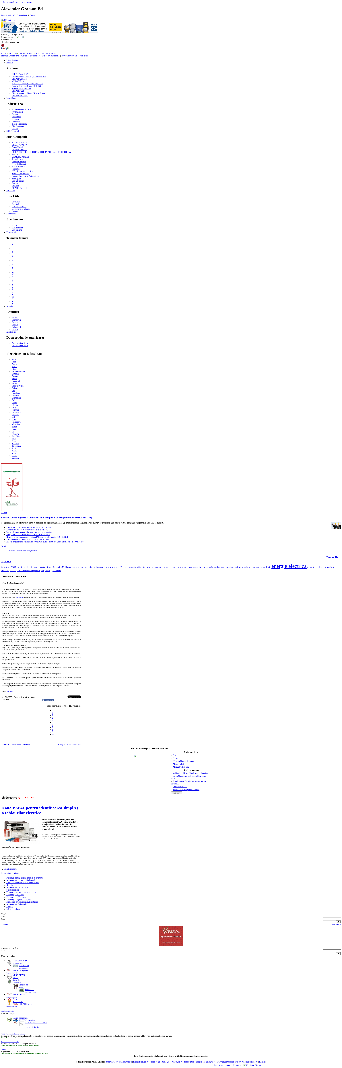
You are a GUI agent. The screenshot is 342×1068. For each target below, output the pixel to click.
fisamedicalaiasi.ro (141, 1062)
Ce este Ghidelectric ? (30, 56)
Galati (14, 402)
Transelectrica (17, 159)
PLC (13, 567)
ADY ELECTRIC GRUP (36, 1023)
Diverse (15, 329)
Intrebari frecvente (69, 56)
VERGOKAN (18, 81)
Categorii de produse (10, 873)
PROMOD (16, 154)
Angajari (15, 322)
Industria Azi (11, 98)
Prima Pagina (12, 60)
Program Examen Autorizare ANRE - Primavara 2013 (29, 527)
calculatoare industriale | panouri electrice (29, 76)
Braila (14, 378)
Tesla (175, 755)
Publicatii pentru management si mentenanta (24, 878)
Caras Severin (18, 386)
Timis (14, 448)
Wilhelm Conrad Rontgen (183, 761)
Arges (14, 364)
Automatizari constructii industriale (21, 880)
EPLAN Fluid (18, 91)
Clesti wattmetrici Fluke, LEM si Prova (28, 93)
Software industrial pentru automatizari (22, 882)
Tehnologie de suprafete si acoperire (21, 892)
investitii (133, 567)
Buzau (14, 383)
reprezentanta (39, 567)
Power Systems (18, 166)
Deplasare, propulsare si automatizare (22, 902)
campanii (256, 567)
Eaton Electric (18, 181)
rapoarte (311, 567)
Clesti (15, 999)
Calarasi (15, 388)
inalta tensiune (215, 567)
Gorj (14, 407)
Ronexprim (16, 178)
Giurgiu (15, 405)
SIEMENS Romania (20, 157)
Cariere (15, 211)
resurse (117, 567)
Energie (15, 114)
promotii (234, 567)
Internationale (17, 227)
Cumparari (16, 320)
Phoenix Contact (19, 164)
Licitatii (15, 325)
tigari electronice (28, 2)
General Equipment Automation (25, 176)
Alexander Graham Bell (45, 53)
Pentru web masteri (222, 1065)
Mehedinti (16, 424)
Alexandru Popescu (181, 767)
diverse (150, 567)
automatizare (245, 567)
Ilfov (14, 419)
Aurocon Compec (19, 149)
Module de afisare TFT (21, 88)
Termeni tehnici (13, 232)
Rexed (262, 1062)
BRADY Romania (20, 188)
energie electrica (289, 566)
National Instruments (20, 174)
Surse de (16, 980)
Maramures (16, 422)
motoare (73, 567)
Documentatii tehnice (21, 209)
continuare (57, 570)
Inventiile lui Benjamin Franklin (186, 789)
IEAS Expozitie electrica (22, 171)
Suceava (15, 443)
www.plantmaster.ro (225, 1062)
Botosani (15, 374)
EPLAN (15, 186)
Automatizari (17, 112)
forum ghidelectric (10, 2)
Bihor (14, 369)
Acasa (3, 53)
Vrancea (15, 458)
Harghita (15, 410)
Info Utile (12, 53)
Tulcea (14, 451)
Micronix (16, 169)
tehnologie (266, 567)
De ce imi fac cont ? (50, 56)
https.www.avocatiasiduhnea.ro (119, 1062)
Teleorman (16, 446)
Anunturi (10, 306)
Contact (33, 15)
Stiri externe (17, 230)
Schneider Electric (19, 142)
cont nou (4, 924)
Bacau (14, 366)
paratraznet (226, 567)
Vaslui (14, 453)
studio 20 (165, 1062)
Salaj (14, 439)
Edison (175, 758)
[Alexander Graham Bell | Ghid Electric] (8, 20)
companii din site (32, 1027)
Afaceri (15, 129)
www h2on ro (177, 1062)
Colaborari (16, 327)
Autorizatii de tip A (20, 343)
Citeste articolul (10, 869)
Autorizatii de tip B (20, 345)
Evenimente (11, 214)
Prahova (15, 434)
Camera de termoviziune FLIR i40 (26, 86)
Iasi (13, 417)
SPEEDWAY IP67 (20, 74)
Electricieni (11, 332)
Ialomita (15, 415)
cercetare (21, 570)
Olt (13, 431)
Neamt (14, 429)
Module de (29, 989)
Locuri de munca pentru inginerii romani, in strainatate (29, 532)
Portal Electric (98, 1062)
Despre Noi (6, 15)
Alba (14, 359)
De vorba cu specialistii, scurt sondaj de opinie (22, 551)
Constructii (16, 121)
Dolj (13, 400)
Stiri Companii (12, 131)
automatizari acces (200, 567)
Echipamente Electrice (21, 109)
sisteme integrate (96, 567)
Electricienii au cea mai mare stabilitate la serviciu (27, 530)
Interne (15, 225)
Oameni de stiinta (26, 53)
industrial (5, 567)
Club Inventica (18, 126)
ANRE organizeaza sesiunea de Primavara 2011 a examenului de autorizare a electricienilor (44, 542)
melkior (199, 1062)
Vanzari (15, 317)
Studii (3, 546)
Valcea (14, 455)
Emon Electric (18, 147)
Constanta (16, 393)
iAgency (3, 1049)
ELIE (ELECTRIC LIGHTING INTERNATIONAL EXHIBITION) (41, 152)
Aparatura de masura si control (10, 1041)
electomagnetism (33, 570)
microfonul (19, 597)
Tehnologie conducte (15, 894)
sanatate (13, 570)
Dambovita (16, 398)
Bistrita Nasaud (18, 371)
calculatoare (24, 965)
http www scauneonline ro (246, 1062)
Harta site (237, 1065)
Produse (9, 63)
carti (42, 570)
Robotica (10, 885)
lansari (47, 570)
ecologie (320, 567)
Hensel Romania (19, 161)
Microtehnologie (13, 909)
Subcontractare (12, 890)
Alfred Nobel (178, 764)
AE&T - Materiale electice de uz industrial (13, 1034)
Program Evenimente (10, 56)
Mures (14, 427)
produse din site (7, 1011)
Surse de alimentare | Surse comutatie (27, 84)
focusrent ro (189, 1062)
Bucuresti (16, 381)
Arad (14, 362)
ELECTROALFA (19, 145)
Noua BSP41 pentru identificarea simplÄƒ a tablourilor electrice (40, 810)
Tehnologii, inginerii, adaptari (18, 899)
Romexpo (16, 183)
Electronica (16, 116)
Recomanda (48, 700)
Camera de (23, 985)
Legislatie (16, 202)
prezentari (188, 567)
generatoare (83, 567)
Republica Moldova (61, 567)
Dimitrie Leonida (180, 786)
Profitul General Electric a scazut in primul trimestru (28, 539)
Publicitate (84, 56)
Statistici (15, 204)
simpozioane (178, 567)
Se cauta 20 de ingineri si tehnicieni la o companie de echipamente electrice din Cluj (46, 517)
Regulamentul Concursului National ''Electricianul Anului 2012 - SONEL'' (37, 537)
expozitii (158, 567)
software (49, 567)
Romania (109, 566)
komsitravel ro (209, 1062)
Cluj (13, 390)
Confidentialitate (20, 15)
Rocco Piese (155, 1062)
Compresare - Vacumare (16, 897)
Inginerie (15, 119)
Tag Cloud (6, 562)
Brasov (15, 376)
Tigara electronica (19, 124)
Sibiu (14, 441)
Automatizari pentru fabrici (17, 887)
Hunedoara (16, 412)
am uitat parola (335, 924)
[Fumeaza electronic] (11, 510)
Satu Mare (16, 436)
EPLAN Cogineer (19, 79)
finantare (142, 567)
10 (53, 734)
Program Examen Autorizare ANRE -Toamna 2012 (28, 534)
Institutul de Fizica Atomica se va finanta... (190, 773)
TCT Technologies (27, 1020)
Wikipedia (10, 692)
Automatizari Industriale (16, 904)
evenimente (167, 567)
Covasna (15, 395)
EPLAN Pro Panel (20, 96)
